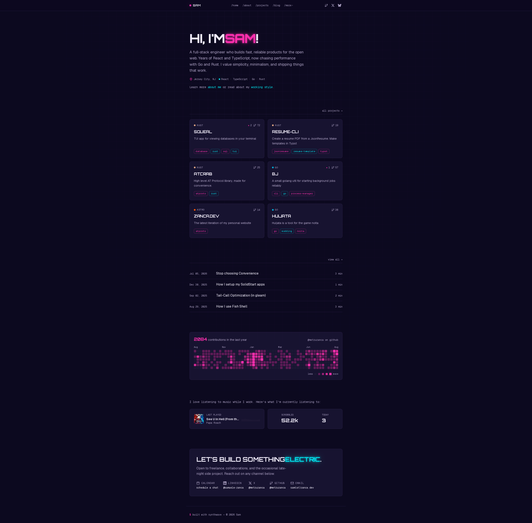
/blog (276, 5)
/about (247, 5)
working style (262, 87)
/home (234, 5)
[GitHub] (326, 5)
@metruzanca (316, 340)
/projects (261, 5)
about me (214, 87)
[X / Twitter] (333, 5)
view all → (335, 259)
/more (288, 5)
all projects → (332, 110)
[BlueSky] (339, 5)
